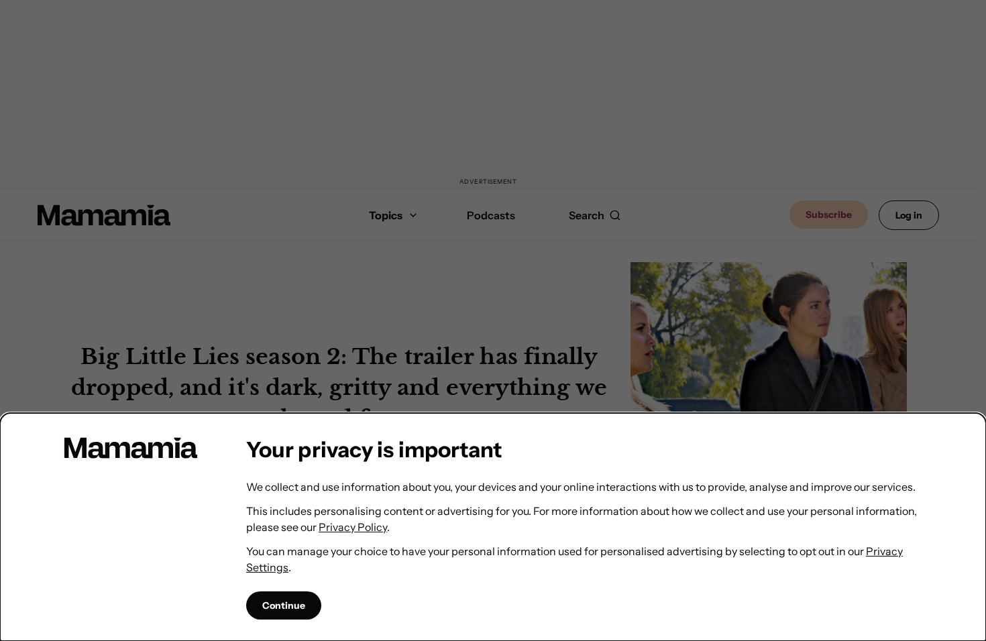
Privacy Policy (353, 527)
